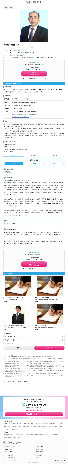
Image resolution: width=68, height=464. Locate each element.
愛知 (46, 423)
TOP (5, 381)
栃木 (40, 423)
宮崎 (10, 429)
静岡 (48, 423)
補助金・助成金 (7, 437)
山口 (36, 426)
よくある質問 (39, 449)
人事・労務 (51, 434)
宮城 (14, 423)
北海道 (5, 423)
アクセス (54, 155)
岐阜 (51, 423)
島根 (42, 426)
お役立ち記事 (8, 451)
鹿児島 (13, 429)
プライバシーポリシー (8, 460)
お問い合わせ (39, 451)
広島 (31, 426)
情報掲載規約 (38, 455)
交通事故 (14, 434)
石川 (10, 426)
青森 (9, 423)
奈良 (24, 426)
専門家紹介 (34, 155)
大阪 (13, 426)
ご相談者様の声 (9, 449)
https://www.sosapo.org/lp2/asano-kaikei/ (24, 114)
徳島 (45, 426)
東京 (25, 423)
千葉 (35, 423)
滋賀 (21, 426)
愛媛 (50, 426)
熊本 (5, 429)
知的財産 (56, 434)
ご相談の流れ (39, 446)
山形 (20, 423)
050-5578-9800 (36, 404)
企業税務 (34, 163)
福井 (5, 426)
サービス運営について (8, 457)
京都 (16, 426)
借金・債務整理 (21, 434)
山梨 (60, 423)
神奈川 (28, 423)
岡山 (34, 426)
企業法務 (36, 434)
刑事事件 (14, 437)
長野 (57, 423)
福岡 (56, 426)
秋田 (17, 423)
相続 (54, 163)
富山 (8, 426)
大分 (8, 429)
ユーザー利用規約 (7, 455)
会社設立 (46, 434)
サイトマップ (38, 460)
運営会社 (37, 457)
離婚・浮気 (6, 434)
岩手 (11, 423)
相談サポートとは (9, 446)
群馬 (43, 423)
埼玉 (32, 423)
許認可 (18, 437)
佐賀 (59, 426)
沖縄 (17, 429)
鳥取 (39, 426)
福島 (23, 423)
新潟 (62, 423)
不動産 (14, 163)
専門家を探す (11, 381)
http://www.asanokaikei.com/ (20, 117)
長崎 (61, 426)
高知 (53, 426)
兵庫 (19, 426)
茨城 (37, 423)
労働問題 (27, 434)
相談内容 (13, 155)
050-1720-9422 (35, 69)
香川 (47, 426)
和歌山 (27, 426)
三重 (54, 423)
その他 (22, 437)
